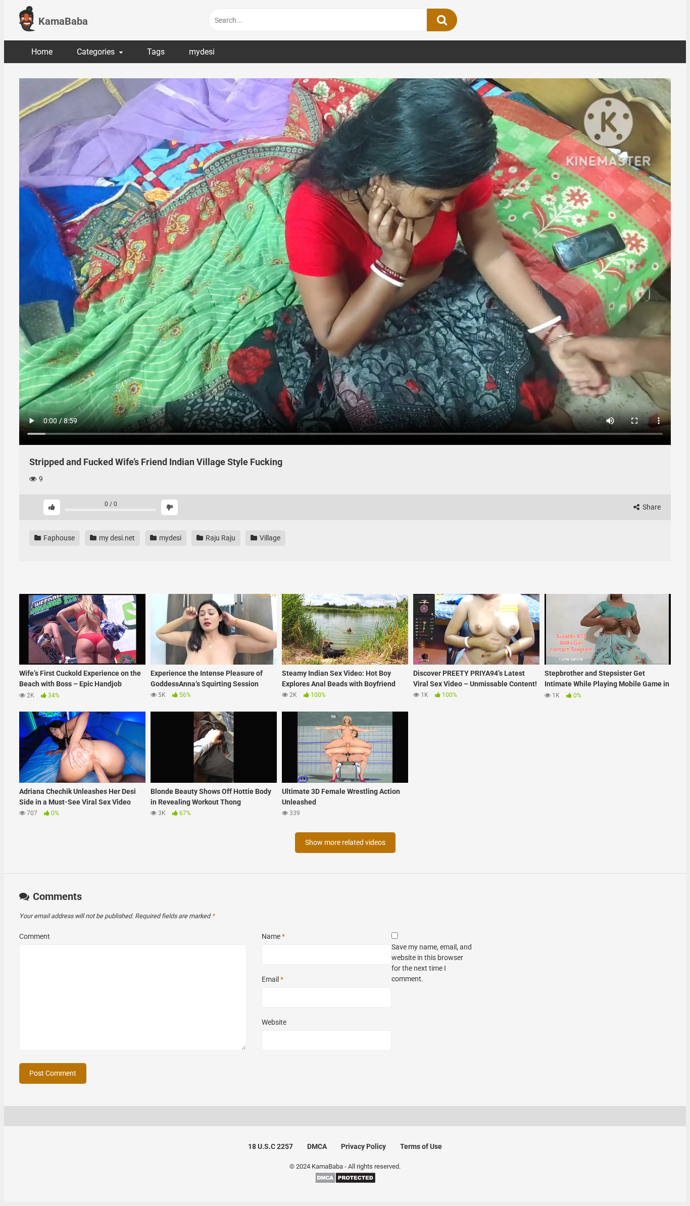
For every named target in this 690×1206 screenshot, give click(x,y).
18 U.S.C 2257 (270, 1146)
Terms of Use (421, 1146)
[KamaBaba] (27, 20)
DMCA (317, 1146)
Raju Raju (219, 538)
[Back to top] (656, 1175)
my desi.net (116, 538)
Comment (34, 936)
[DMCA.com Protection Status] (345, 1181)
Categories (96, 52)
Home (42, 52)
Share (651, 507)
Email (272, 979)
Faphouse (58, 538)
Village (269, 538)
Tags (156, 52)
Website (274, 1022)
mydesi (202, 52)
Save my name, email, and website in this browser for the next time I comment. (431, 963)
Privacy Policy (363, 1146)
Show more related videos (345, 842)
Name (273, 936)
